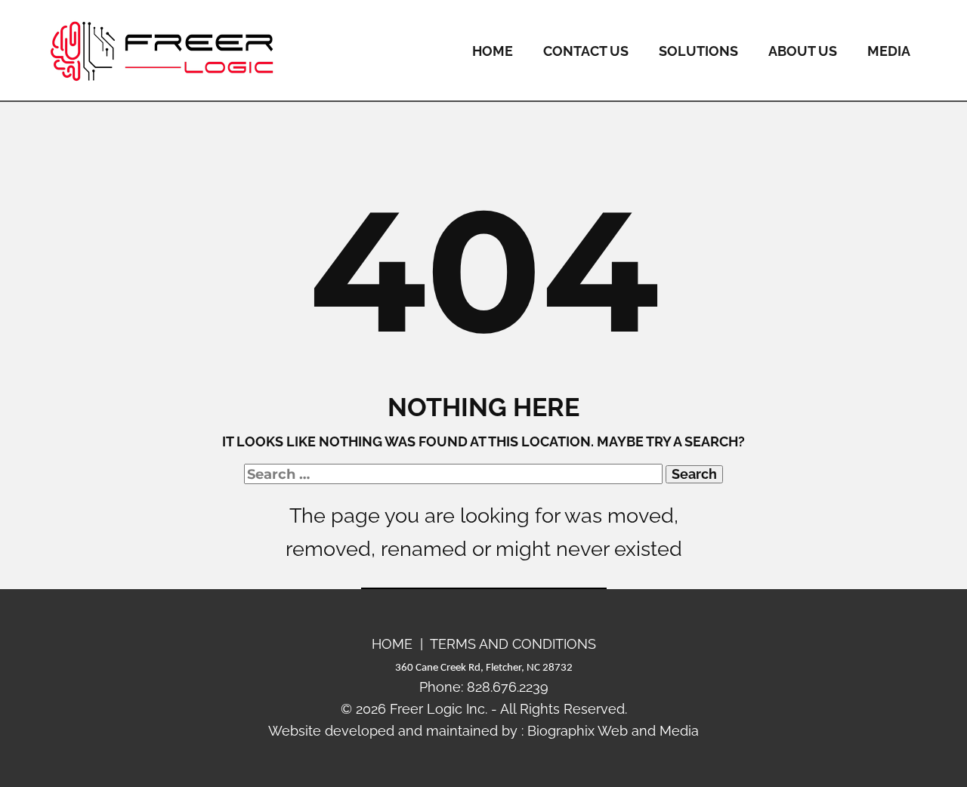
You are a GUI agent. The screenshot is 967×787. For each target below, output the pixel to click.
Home (492, 51)
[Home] (162, 50)
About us (802, 51)
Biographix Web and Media (613, 731)
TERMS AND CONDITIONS (513, 644)
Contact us (586, 51)
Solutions (698, 51)
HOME (392, 644)
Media (888, 51)
